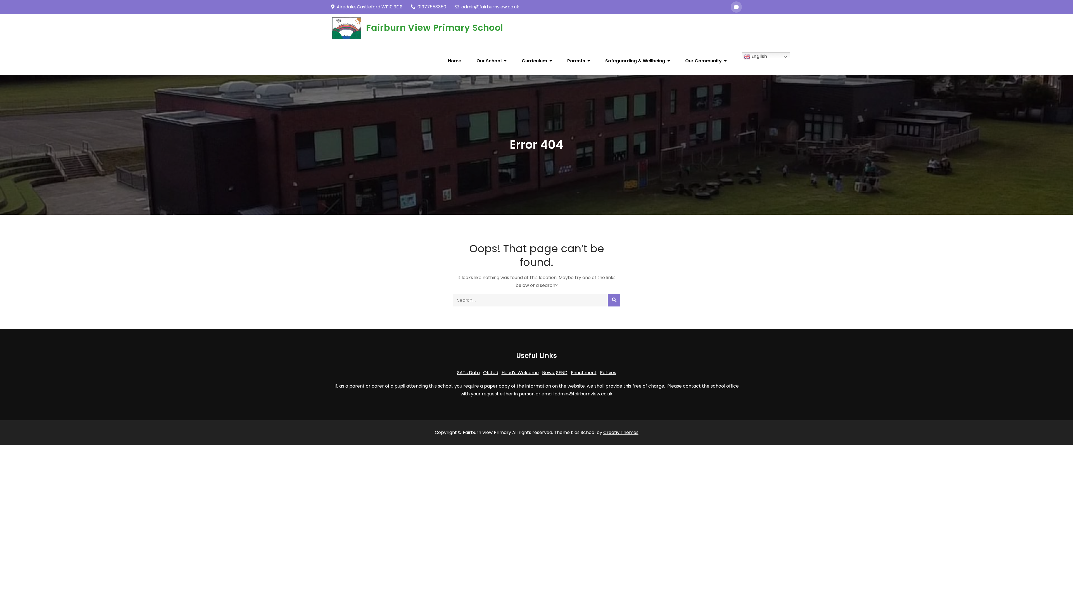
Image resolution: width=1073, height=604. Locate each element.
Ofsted (490, 372)
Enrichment (584, 372)
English (758, 56)
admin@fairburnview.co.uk (490, 7)
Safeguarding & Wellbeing (635, 61)
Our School (489, 61)
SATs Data (468, 372)
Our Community (703, 61)
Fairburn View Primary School (434, 27)
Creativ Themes (620, 432)
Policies (608, 372)
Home (454, 61)
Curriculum (534, 61)
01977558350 (431, 7)
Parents (576, 61)
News (548, 372)
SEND (562, 372)
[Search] (614, 300)
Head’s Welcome (520, 372)
